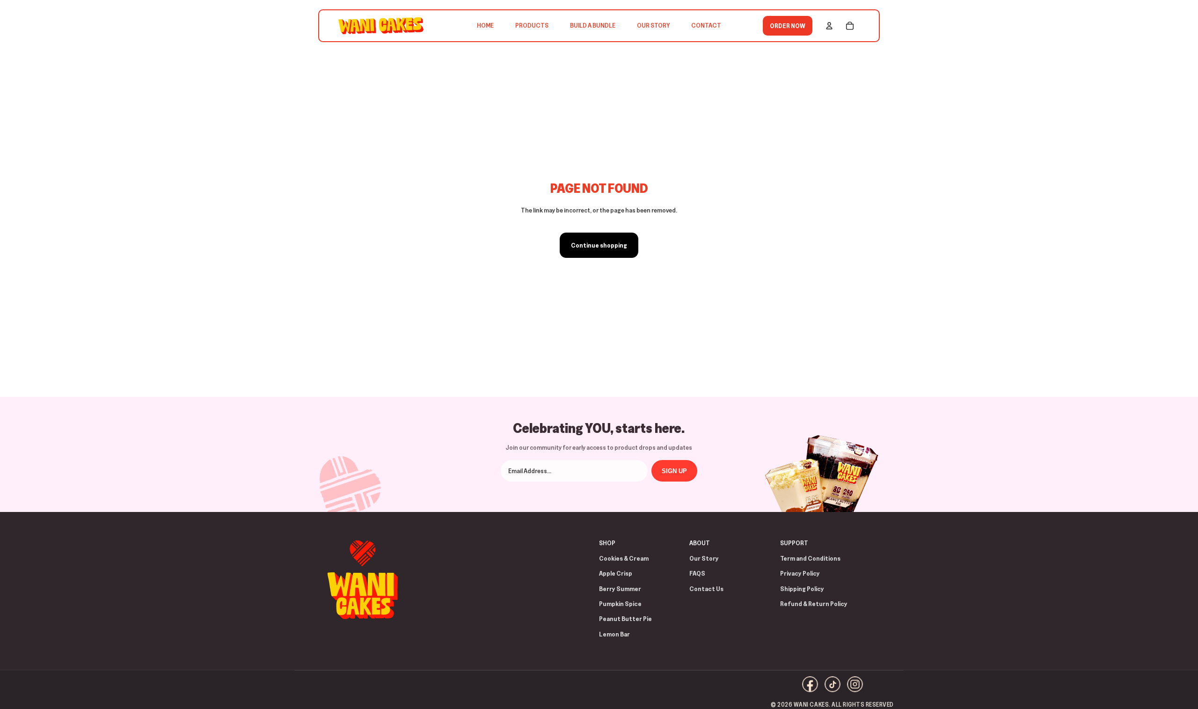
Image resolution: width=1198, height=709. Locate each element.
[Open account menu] (829, 25)
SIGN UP (674, 471)
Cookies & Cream (624, 558)
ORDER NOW (787, 25)
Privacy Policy (800, 573)
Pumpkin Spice (620, 603)
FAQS (697, 573)
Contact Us (706, 588)
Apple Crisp (615, 573)
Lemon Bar (614, 634)
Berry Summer (620, 588)
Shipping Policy (802, 588)
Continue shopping (599, 245)
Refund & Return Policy (813, 603)
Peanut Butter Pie (625, 618)
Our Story (704, 558)
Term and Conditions (810, 558)
